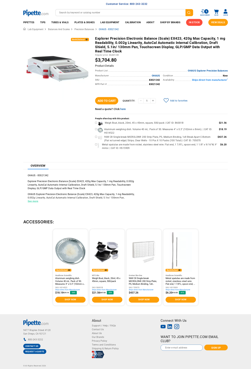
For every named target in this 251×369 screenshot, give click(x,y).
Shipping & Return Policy (105, 348)
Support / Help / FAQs (104, 325)
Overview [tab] (38, 165)
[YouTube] (163, 327)
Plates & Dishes (84, 22)
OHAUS (156, 75)
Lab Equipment (109, 22)
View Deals (218, 22)
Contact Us (98, 329)
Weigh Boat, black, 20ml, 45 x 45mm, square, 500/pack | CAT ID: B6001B (144, 122)
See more (33, 201)
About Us (97, 333)
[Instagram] (176, 327)
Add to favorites (178, 100)
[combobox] (124, 12)
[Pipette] (35, 12)
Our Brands (98, 337)
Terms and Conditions (104, 344)
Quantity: (129, 100)
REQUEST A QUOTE (34, 351)
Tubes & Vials (60, 22)
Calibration (133, 22)
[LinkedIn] (169, 327)
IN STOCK (194, 22)
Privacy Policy (99, 340)
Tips (43, 22)
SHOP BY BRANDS (170, 22)
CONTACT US (31, 346)
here (123, 109)
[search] (189, 12)
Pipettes (28, 22)
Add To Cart (107, 100)
